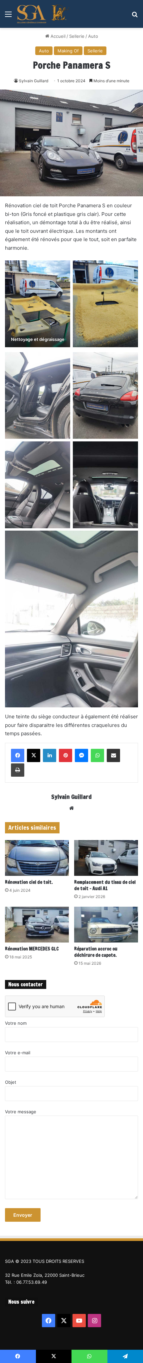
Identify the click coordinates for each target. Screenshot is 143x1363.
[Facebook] (17, 755)
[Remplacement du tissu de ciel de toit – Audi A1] (106, 858)
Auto (93, 36)
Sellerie (76, 36)
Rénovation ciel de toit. (29, 882)
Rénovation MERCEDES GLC (32, 948)
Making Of (68, 50)
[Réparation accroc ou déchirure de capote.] (106, 924)
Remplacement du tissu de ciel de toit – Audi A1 (105, 885)
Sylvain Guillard (33, 80)
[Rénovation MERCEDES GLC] (37, 924)
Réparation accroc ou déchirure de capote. (95, 951)
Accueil (57, 36)
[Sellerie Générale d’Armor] (43, 14)
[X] (33, 755)
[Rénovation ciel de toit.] (37, 858)
